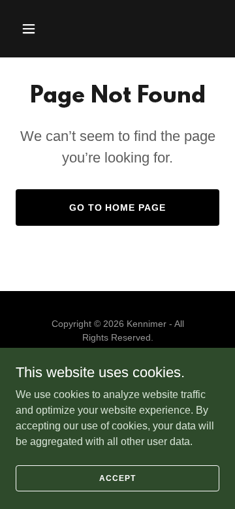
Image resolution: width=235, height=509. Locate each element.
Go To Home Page (117, 207)
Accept (117, 477)
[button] (39, 29)
